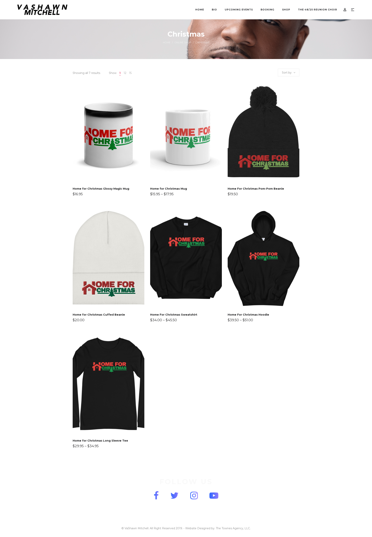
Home (166, 42)
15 (130, 73)
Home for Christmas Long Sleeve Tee (100, 440)
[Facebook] (156, 495)
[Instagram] (194, 495)
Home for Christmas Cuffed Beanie (99, 314)
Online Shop (182, 42)
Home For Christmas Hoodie (248, 314)
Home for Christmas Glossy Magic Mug (101, 188)
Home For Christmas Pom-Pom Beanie (256, 188)
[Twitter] (174, 495)
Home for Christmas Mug (168, 188)
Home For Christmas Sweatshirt (173, 314)
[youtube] (213, 495)
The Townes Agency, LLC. (233, 528)
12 (125, 73)
